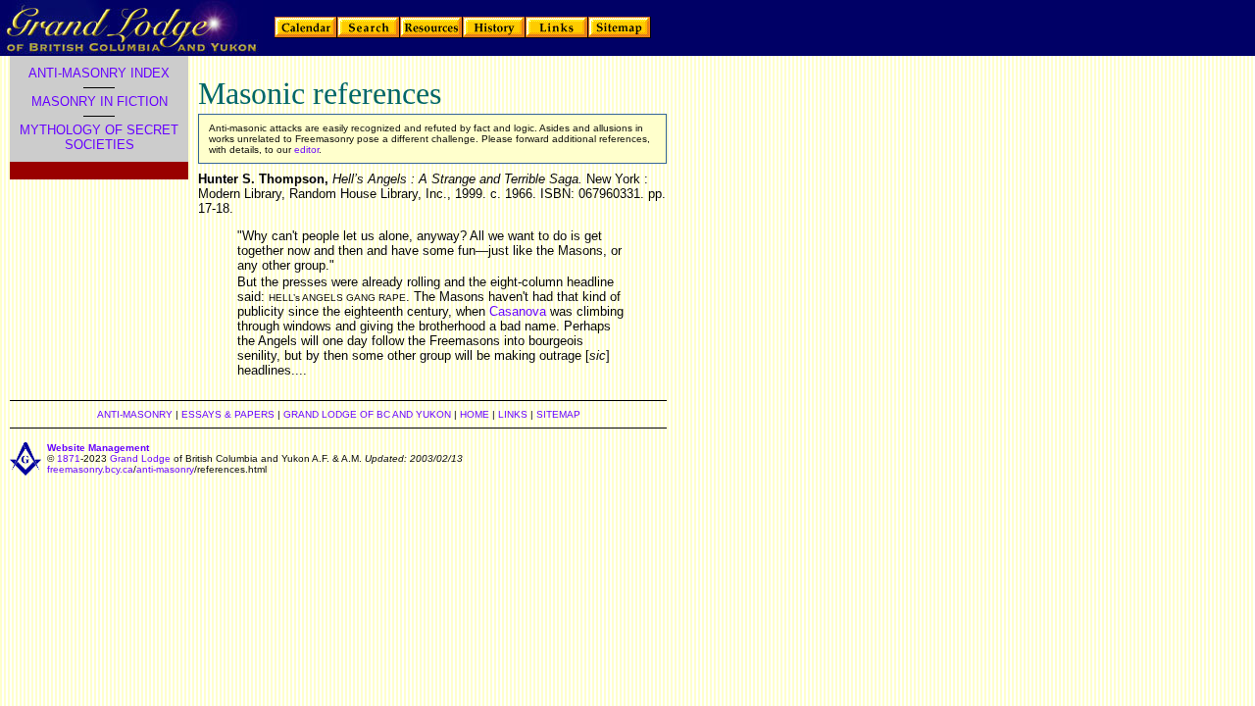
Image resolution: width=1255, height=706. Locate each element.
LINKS (512, 414)
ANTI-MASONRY (135, 414)
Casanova (517, 311)
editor (305, 149)
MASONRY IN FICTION (99, 101)
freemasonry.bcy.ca (90, 469)
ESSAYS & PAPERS (228, 414)
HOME (474, 414)
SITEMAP (558, 414)
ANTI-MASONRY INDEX (99, 73)
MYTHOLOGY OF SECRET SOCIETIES (99, 137)
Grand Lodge (140, 458)
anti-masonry (165, 469)
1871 (68, 458)
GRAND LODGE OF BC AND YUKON (367, 414)
